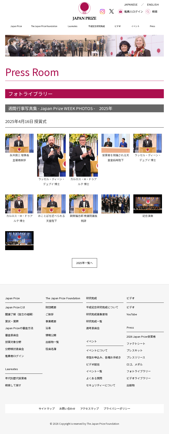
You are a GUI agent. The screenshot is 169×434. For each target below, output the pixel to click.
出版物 (131, 385)
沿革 (48, 328)
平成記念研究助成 (96, 26)
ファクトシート (136, 343)
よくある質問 (94, 378)
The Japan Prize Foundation (44, 26)
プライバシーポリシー (116, 408)
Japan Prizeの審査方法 (19, 328)
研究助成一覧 (94, 321)
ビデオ (118, 26)
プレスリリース (136, 357)
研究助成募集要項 (97, 314)
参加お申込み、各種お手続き (103, 357)
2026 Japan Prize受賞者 (141, 336)
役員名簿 (51, 349)
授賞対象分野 (13, 342)
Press (152, 26)
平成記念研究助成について (102, 307)
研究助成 (91, 298)
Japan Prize (16, 26)
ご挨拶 (50, 314)
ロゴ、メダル (135, 364)
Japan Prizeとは (15, 307)
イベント (135, 26)
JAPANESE (130, 4)
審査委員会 (12, 335)
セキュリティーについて (100, 385)
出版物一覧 (52, 342)
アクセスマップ (89, 408)
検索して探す (13, 385)
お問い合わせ (67, 408)
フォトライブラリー (139, 371)
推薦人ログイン (133, 11)
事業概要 (51, 321)
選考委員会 (93, 328)
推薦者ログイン (14, 356)
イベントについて (97, 350)
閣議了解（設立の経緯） (20, 314)
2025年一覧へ (84, 263)
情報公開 (51, 335)
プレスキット (135, 350)
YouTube (132, 314)
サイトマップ (47, 408)
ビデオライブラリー (139, 378)
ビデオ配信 (93, 364)
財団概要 (51, 307)
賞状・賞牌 (12, 321)
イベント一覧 (94, 371)
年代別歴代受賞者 (16, 378)
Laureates (72, 26)
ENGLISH (153, 4)
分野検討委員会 (14, 349)
